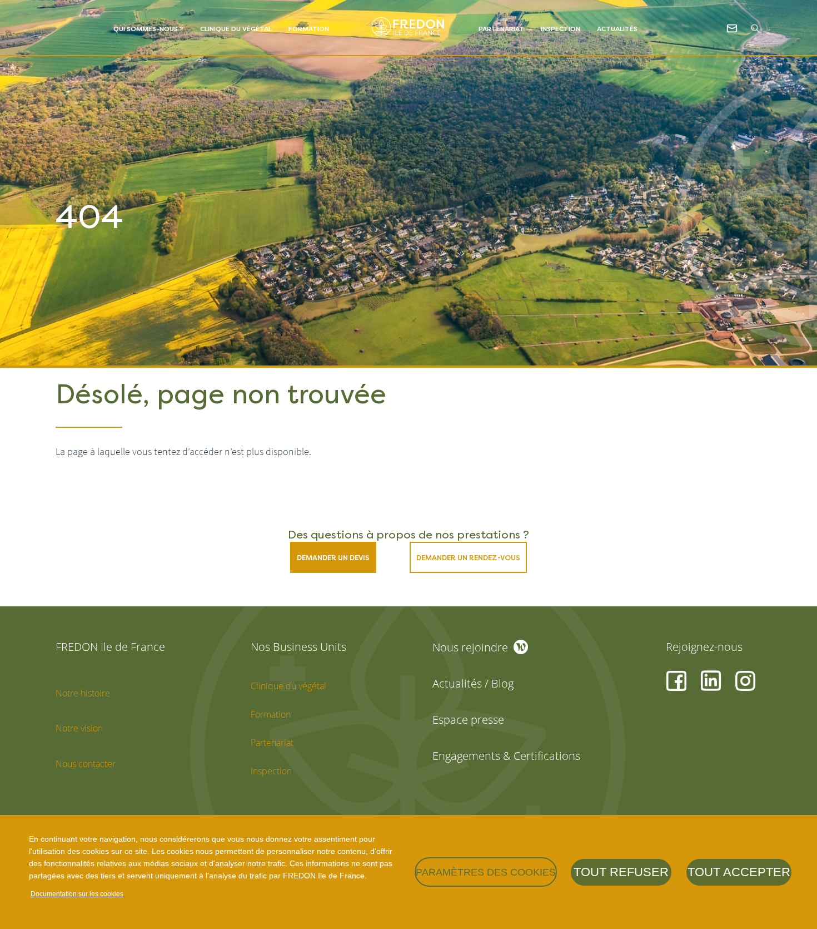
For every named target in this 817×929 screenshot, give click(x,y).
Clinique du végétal (236, 29)
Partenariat (501, 29)
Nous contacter (86, 764)
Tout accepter (739, 872)
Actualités (617, 29)
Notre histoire (83, 693)
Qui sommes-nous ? (148, 29)
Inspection (560, 29)
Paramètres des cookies (486, 872)
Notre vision (79, 728)
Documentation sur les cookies (77, 894)
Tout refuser (621, 872)
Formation (308, 29)
